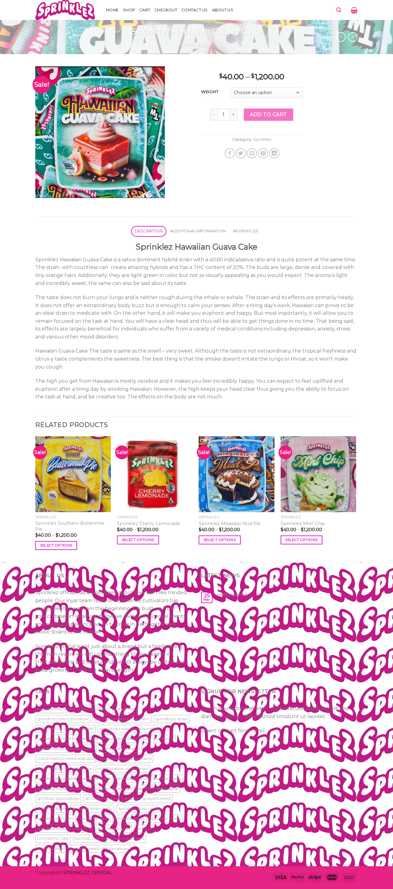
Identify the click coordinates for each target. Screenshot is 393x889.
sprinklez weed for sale (60, 828)
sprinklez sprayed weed (147, 798)
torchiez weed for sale (59, 848)
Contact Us (194, 10)
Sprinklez (196, 44)
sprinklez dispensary (112, 788)
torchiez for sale (53, 838)
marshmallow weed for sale (64, 768)
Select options (56, 545)
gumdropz (124, 708)
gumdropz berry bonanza (62, 719)
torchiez (144, 828)
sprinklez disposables (58, 798)
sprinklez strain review (139, 808)
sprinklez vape (94, 818)
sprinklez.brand (132, 778)
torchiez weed (129, 838)
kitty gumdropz (158, 738)
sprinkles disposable (57, 778)
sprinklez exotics (101, 798)
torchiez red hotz (92, 838)
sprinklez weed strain (109, 828)
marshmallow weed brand (125, 758)
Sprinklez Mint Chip (303, 523)
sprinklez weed (165, 818)
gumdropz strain (171, 719)
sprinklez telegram (55, 818)
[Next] (355, 499)
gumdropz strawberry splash (65, 728)
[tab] (148, 231)
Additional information (198, 231)
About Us (222, 10)
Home (112, 10)
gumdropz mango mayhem (122, 719)
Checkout (165, 10)
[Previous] (35, 499)
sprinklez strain (51, 808)
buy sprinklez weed (56, 708)
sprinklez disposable (158, 788)
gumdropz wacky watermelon (129, 728)
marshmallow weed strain (123, 768)
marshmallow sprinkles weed (66, 748)
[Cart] (354, 10)
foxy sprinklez (94, 708)
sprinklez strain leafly (92, 808)
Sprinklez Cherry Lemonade (148, 523)
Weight (209, 92)
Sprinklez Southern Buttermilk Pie (69, 526)
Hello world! (232, 595)
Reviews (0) (246, 231)
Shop (129, 10)
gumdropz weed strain (114, 738)
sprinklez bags (167, 778)
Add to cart (268, 114)
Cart (144, 10)
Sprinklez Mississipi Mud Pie (229, 523)
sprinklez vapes (129, 818)
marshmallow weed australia (65, 758)
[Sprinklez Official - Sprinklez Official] (66, 10)
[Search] (338, 10)
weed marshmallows (108, 848)
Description (149, 231)
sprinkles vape (97, 778)
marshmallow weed (120, 748)
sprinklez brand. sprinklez (62, 788)
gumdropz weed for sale (61, 738)
